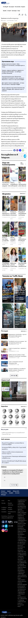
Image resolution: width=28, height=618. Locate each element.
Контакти (3, 512)
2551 (26, 188)
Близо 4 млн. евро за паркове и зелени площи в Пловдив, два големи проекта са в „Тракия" (5, 239)
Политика (18, 7)
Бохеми (17, 493)
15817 (10, 400)
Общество (16, 491)
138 (18, 364)
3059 (4, 244)
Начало (3, 491)
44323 (20, 218)
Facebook (14, 150)
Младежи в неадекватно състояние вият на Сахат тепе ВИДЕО (22, 213)
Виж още (13, 375)
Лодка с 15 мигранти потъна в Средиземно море (16, 362)
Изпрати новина (27, 302)
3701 (20, 244)
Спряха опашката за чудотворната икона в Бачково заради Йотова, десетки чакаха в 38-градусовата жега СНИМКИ (20, 292)
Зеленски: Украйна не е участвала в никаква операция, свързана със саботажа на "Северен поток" (17, 370)
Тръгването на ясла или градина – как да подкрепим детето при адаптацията (6, 184)
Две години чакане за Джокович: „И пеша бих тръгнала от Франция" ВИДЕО (7, 294)
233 (10, 188)
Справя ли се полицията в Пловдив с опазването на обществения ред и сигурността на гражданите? (12, 472)
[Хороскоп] (14, 425)
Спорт (9, 10)
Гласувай (13, 485)
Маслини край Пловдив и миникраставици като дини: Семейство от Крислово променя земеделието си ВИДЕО (20, 317)
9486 (26, 268)
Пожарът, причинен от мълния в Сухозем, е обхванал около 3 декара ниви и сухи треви (13, 213)
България (11, 7)
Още (18, 10)
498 (18, 371)
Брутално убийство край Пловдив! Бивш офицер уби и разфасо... (14, 461)
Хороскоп (4, 406)
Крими (4, 10)
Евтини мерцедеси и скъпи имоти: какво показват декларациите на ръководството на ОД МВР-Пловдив (7, 213)
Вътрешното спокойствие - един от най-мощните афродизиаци (17, 335)
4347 (12, 244)
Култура (14, 10)
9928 (12, 270)
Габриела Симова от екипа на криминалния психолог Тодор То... (12, 452)
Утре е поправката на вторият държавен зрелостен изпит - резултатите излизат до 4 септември (14, 184)
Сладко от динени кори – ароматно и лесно (17, 349)
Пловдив (5, 7)
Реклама (3, 503)
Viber (17, 150)
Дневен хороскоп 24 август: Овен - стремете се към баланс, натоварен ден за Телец (17, 356)
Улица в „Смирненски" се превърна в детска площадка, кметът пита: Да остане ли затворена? (7, 319)
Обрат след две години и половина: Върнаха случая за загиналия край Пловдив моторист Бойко (13, 239)
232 (18, 188)
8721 (11, 301)
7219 (23, 301)
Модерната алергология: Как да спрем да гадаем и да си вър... (13, 398)
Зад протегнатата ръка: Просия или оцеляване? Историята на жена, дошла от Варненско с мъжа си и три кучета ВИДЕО (23, 184)
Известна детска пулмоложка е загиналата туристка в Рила (13, 265)
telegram (20, 150)
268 (18, 337)
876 (12, 218)
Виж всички (22, 163)
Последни (4, 331)
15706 (4, 270)
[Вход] (19, 15)
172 (18, 351)
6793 (11, 326)
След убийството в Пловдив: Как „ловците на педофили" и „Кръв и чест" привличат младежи (22, 239)
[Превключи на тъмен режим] (26, 14)
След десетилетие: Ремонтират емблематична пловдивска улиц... (14, 457)
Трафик (11, 493)
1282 (18, 357)
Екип (9, 500)
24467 (10, 217)
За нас (2, 500)
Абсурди (3, 495)
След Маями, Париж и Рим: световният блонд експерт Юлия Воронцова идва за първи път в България (6, 265)
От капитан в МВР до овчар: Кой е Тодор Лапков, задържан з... (14, 448)
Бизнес (23, 7)
